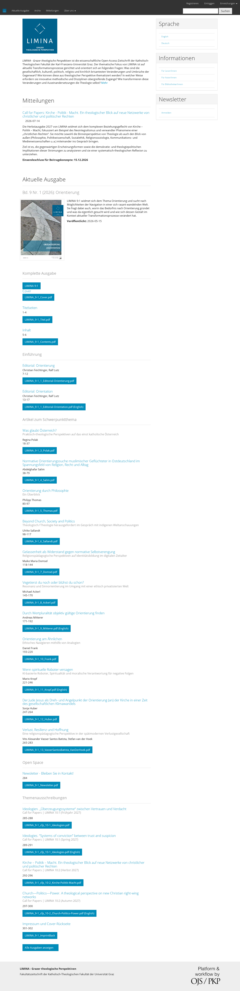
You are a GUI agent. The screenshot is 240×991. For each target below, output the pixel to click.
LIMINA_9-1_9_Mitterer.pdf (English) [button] (46, 628)
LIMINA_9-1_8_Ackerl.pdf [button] (40, 602)
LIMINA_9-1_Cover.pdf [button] (38, 297)
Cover (26, 291)
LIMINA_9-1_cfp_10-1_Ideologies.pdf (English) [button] (52, 852)
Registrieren (192, 3)
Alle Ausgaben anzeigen (39, 947)
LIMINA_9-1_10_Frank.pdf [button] (40, 659)
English (164, 36)
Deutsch (165, 43)
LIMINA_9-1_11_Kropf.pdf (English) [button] (46, 689)
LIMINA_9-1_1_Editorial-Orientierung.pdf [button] (49, 381)
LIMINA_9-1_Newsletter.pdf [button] (41, 785)
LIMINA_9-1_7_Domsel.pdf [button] (41, 572)
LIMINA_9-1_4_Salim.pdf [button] (39, 480)
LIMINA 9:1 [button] (31, 286)
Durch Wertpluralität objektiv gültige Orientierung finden (63, 613)
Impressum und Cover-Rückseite (46, 923)
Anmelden (166, 112)
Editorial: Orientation (37, 391)
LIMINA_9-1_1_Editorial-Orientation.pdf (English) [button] (54, 407)
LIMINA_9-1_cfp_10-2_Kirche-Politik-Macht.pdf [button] (53, 882)
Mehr (104, 82)
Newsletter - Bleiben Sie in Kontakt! (48, 773)
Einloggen (209, 3)
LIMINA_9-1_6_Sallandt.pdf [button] (41, 541)
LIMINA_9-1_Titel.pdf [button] (37, 319)
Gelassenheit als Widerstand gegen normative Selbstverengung (74, 553)
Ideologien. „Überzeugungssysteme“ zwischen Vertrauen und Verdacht (74, 811)
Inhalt (26, 330)
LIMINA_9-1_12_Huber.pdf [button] (41, 719)
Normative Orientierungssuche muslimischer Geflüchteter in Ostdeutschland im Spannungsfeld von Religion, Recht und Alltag (81, 463)
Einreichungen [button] (228, 3)
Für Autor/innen (169, 77)
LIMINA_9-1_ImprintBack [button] (40, 935)
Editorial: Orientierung (38, 365)
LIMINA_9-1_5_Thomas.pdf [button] (41, 510)
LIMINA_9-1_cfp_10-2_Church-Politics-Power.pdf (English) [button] (59, 913)
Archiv (37, 10)
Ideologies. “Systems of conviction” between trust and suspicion (69, 837)
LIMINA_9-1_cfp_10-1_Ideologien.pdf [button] (47, 825)
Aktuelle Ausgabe (20, 10)
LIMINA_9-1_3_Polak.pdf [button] (39, 450)
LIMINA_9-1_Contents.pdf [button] (40, 341)
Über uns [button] (69, 10)
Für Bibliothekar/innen (172, 84)
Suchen (225, 11)
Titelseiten (29, 307)
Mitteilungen (52, 10)
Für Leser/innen (169, 70)
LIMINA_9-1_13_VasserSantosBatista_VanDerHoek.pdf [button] (57, 750)
